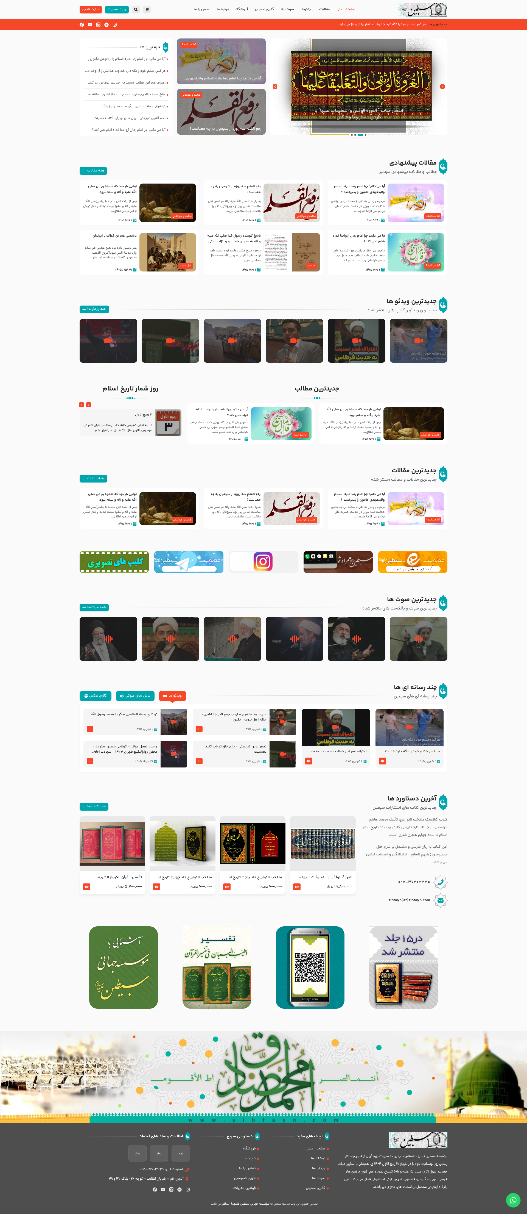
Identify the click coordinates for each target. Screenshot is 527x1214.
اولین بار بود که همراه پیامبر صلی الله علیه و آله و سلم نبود (112, 189)
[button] (442, 86)
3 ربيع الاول (143, 414)
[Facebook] (82, 25)
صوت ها (287, 9)
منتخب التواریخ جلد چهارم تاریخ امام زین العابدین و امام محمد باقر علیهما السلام (182, 877)
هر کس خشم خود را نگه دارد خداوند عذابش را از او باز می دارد (412, 752)
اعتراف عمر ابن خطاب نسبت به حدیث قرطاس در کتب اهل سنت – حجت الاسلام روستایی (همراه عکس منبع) (335, 752)
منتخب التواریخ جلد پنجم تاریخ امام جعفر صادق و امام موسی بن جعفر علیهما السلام (253, 877)
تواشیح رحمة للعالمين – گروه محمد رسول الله (124, 714)
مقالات (324, 9)
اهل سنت (186, 266)
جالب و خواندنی (191, 95)
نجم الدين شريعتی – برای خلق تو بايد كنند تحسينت (235, 749)
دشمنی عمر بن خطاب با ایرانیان (114, 236)
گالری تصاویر (264, 9)
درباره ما (223, 9)
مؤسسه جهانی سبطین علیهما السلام (245, 1204)
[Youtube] (90, 25)
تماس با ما (202, 9)
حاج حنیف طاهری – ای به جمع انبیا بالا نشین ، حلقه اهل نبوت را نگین (234, 717)
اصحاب (311, 266)
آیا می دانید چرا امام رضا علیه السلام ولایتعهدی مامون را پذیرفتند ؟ (223, 79)
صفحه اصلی (346, 9)
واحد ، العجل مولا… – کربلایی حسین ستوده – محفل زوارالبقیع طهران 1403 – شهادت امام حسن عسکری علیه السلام (124, 749)
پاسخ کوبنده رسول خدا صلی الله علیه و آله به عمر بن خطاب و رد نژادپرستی (234, 238)
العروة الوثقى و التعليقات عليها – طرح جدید (325, 877)
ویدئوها (307, 9)
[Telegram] (106, 25)
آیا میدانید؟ (189, 45)
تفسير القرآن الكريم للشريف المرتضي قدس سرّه (119, 877)
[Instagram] (115, 25)
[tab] (172, 696)
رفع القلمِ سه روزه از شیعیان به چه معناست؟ (225, 129)
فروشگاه (242, 9)
